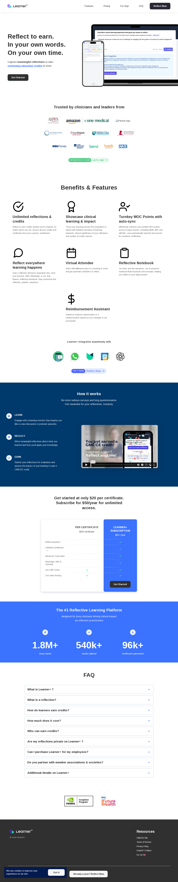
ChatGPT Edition (144, 850)
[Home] (18, 6)
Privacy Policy (143, 846)
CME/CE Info (142, 838)
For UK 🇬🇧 (141, 855)
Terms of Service (144, 842)
